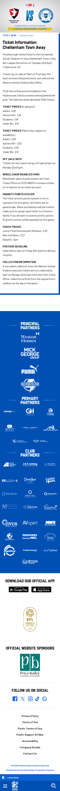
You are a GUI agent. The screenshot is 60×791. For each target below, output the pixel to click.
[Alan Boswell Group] (9, 464)
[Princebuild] (9, 412)
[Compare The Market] (50, 412)
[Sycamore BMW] (19, 441)
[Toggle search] (53, 785)
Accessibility (30, 740)
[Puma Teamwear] (30, 369)
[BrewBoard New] (9, 537)
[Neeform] (9, 507)
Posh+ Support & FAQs (30, 734)
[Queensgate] (50, 494)
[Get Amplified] (50, 550)
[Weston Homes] (30, 337)
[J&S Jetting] (30, 464)
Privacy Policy (30, 715)
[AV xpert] (30, 523)
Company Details (30, 747)
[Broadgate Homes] (50, 537)
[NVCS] (9, 523)
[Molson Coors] (50, 464)
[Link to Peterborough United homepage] (16, 785)
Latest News (13, 777)
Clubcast (50, 770)
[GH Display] (30, 412)
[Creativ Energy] (30, 550)
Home (3, 777)
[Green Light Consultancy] (30, 494)
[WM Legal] (9, 494)
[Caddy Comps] (50, 480)
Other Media (29, 770)
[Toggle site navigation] (5, 786)
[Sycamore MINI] (40, 441)
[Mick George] (30, 353)
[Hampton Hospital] (30, 507)
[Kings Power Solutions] (30, 385)
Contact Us (30, 753)
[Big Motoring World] (30, 562)
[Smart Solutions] (9, 428)
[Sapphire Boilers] (50, 507)
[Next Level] (30, 428)
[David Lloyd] (30, 480)
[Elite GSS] (9, 480)
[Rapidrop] (9, 550)
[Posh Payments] (30, 536)
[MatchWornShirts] (50, 523)
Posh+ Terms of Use (30, 728)
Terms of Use (30, 722)
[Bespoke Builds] (50, 428)
